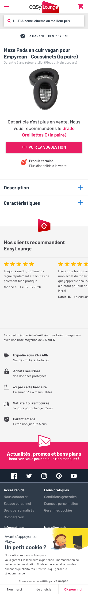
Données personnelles (61, 503)
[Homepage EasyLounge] (44, 6)
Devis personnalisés (19, 510)
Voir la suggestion (47, 147)
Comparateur (14, 517)
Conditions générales (60, 497)
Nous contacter (16, 497)
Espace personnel (17, 503)
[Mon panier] (80, 6)
